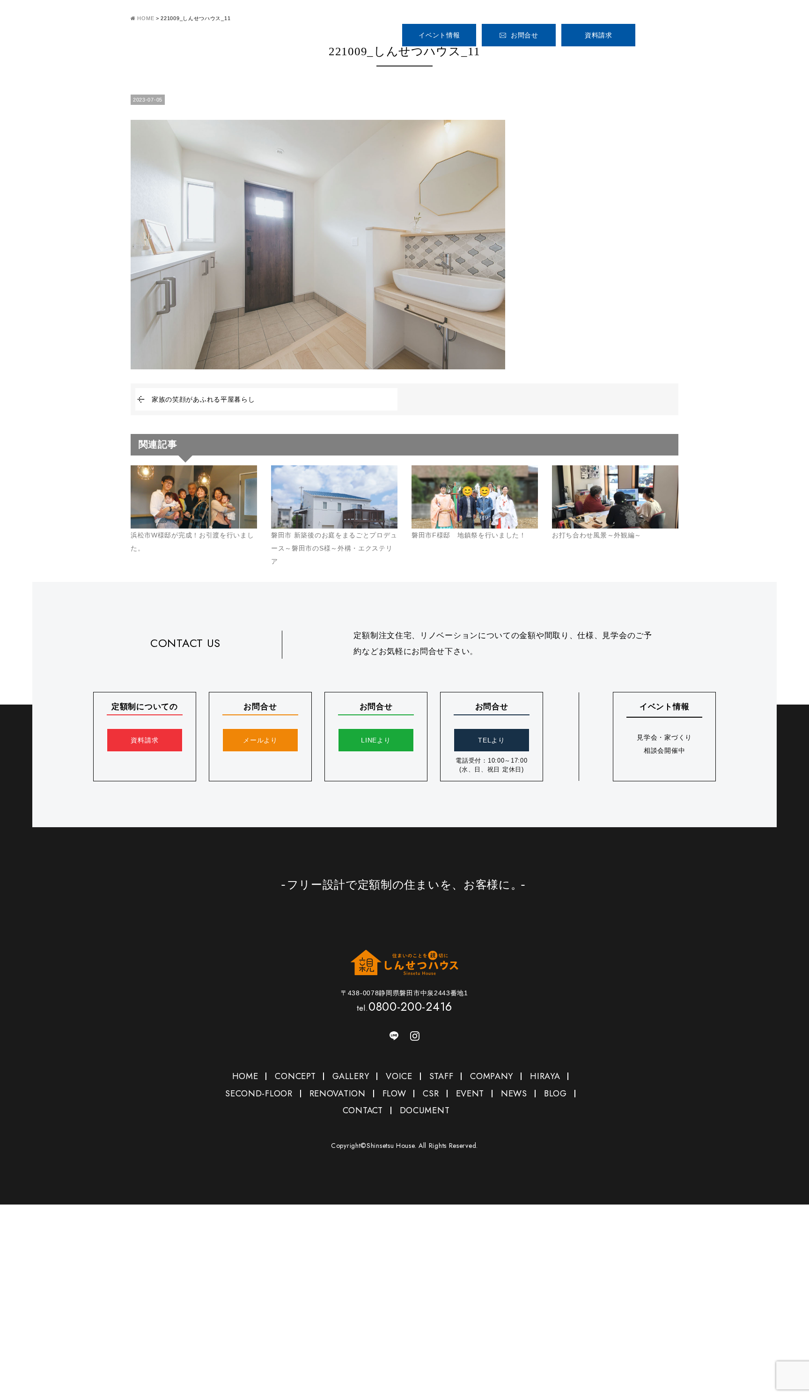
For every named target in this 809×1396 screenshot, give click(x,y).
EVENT (470, 1093)
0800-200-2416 (696, 31)
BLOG (555, 1093)
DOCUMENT (425, 1110)
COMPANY (672, 60)
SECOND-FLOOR (258, 1093)
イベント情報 (439, 35)
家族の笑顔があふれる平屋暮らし (203, 399)
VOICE (578, 60)
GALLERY (523, 60)
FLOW (394, 1093)
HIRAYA (545, 1076)
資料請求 (598, 35)
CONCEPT (468, 60)
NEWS (514, 1093)
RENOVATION (337, 1093)
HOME (414, 60)
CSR (431, 1093)
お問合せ (524, 35)
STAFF (625, 60)
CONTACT (363, 1110)
